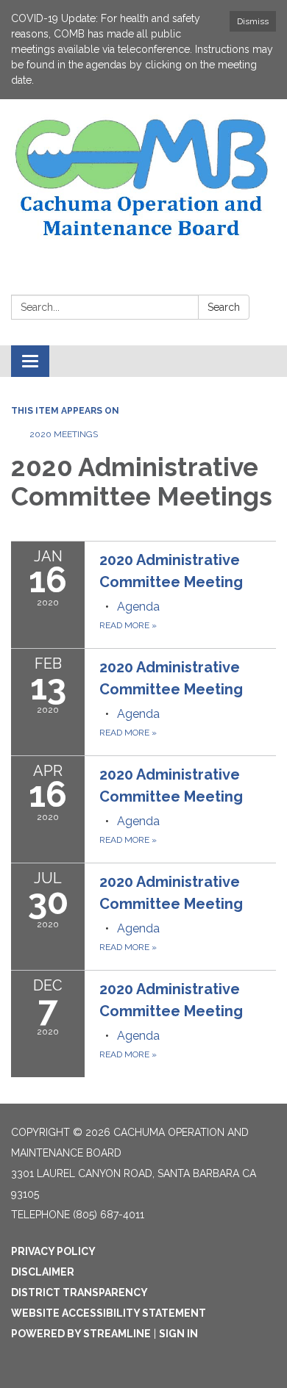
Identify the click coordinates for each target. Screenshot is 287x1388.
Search (224, 307)
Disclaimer (42, 1272)
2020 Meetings (63, 434)
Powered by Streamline (81, 1334)
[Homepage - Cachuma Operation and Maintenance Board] (143, 178)
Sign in (178, 1334)
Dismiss (253, 21)
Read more (128, 625)
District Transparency (79, 1292)
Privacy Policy (53, 1251)
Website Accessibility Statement (108, 1313)
